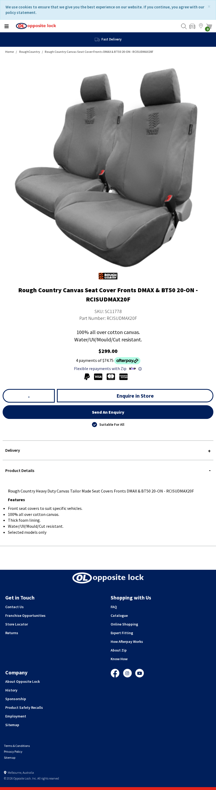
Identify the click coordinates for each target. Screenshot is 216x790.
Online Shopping (124, 624)
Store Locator (16, 624)
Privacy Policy (13, 751)
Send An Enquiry (108, 412)
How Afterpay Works (127, 641)
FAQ (114, 606)
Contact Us (14, 606)
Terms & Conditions (17, 746)
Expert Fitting (122, 632)
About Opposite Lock (22, 681)
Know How (119, 658)
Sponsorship (15, 698)
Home (9, 52)
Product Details (19, 470)
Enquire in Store (135, 395)
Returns (11, 632)
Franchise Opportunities (25, 615)
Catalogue (119, 615)
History (11, 690)
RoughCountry (29, 52)
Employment (15, 716)
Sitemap (12, 724)
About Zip (119, 650)
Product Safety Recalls (24, 707)
